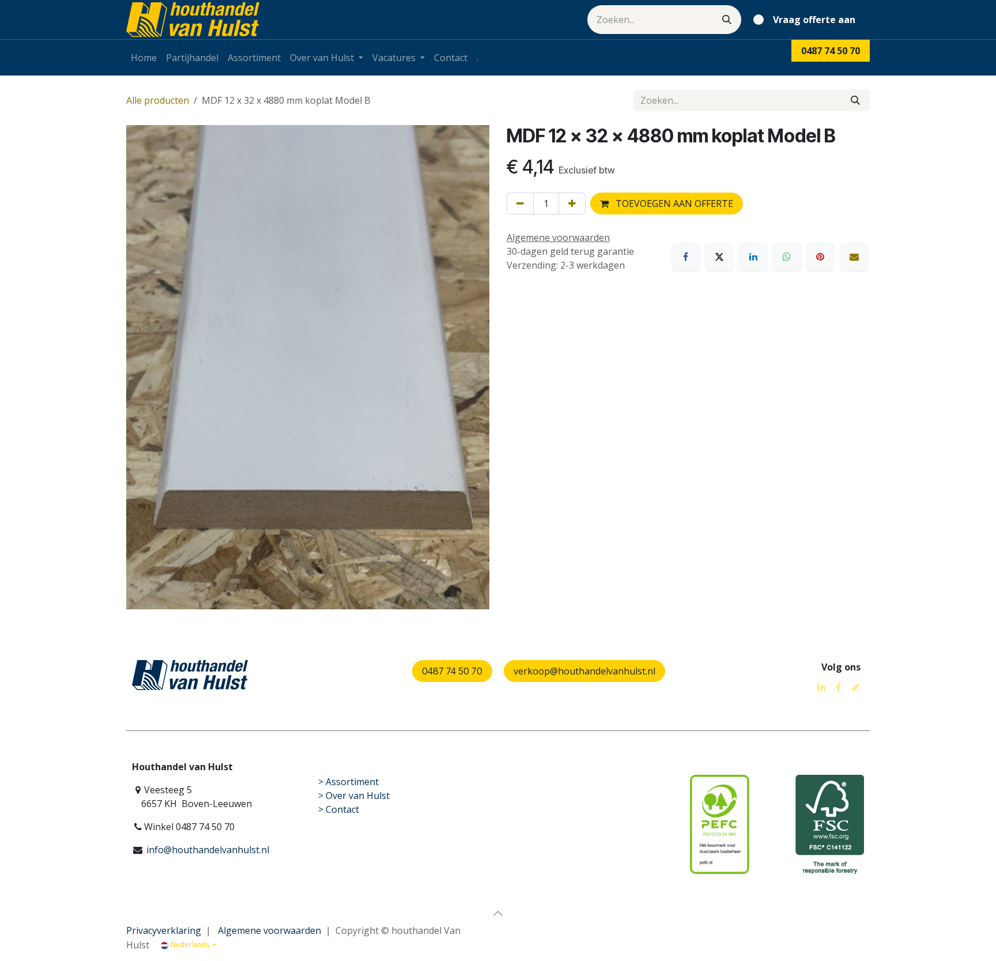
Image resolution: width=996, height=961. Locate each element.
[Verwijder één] (520, 203)
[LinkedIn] (753, 256)
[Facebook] (686, 256)
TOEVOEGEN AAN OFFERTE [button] (673, 203)
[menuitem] (143, 57)
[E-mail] (854, 256)
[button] (498, 913)
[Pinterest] (820, 256)
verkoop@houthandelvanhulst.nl (584, 671)
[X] (719, 256)
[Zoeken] (726, 19)
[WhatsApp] (787, 256)
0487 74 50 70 (452, 671)
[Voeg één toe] (572, 203)
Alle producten (157, 100)
